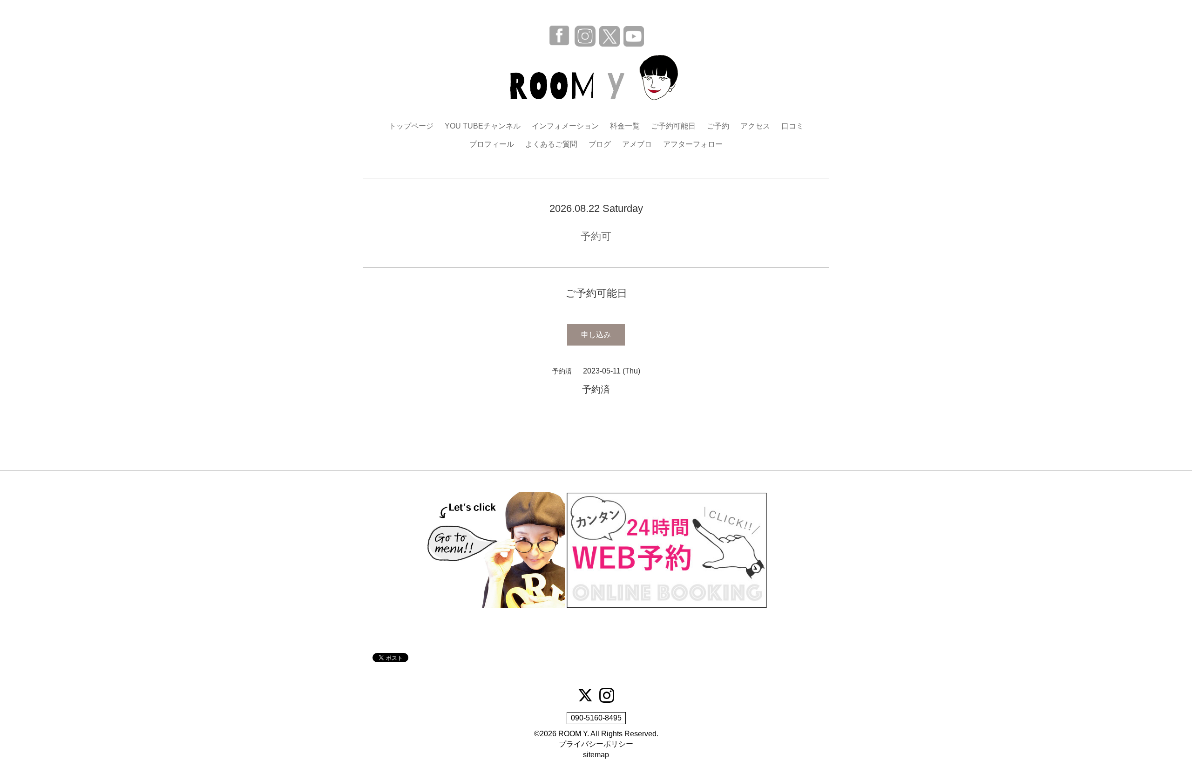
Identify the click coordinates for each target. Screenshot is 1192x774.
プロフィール (491, 144)
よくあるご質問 (551, 144)
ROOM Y (572, 734)
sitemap (596, 755)
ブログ (600, 144)
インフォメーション (565, 126)
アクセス (755, 126)
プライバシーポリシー (596, 744)
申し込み (596, 335)
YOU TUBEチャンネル (483, 126)
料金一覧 (625, 126)
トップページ (411, 126)
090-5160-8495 (596, 718)
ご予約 (718, 126)
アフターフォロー (693, 144)
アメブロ (637, 144)
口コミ (792, 126)
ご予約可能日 (673, 126)
